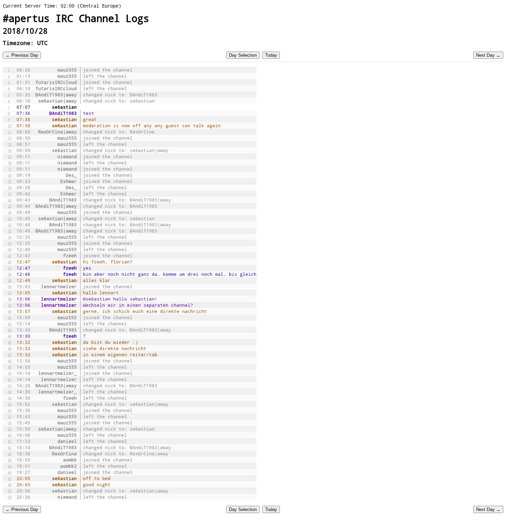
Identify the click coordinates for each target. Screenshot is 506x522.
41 (9, 317)
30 (9, 249)
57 (9, 416)
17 (9, 169)
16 (9, 163)
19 (9, 181)
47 (9, 354)
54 (9, 398)
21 (9, 194)
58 (9, 423)
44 (9, 336)
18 (9, 175)
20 (9, 187)
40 (9, 311)
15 (9, 156)
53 (9, 392)
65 (9, 466)
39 (9, 305)
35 (9, 280)
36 (9, 286)
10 (9, 125)
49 (9, 367)
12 (9, 138)
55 (9, 404)
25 (9, 218)
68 (9, 484)
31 (9, 255)
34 (9, 274)
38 (9, 299)
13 (9, 144)
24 (9, 212)
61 (9, 441)
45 (9, 342)
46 (9, 348)
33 (9, 268)
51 (9, 379)
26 (9, 224)
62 (9, 447)
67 (9, 478)
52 (9, 385)
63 (9, 454)
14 (9, 150)
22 (9, 200)
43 (9, 330)
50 (9, 373)
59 (9, 429)
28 (9, 237)
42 (9, 324)
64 (9, 460)
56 (9, 410)
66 (9, 472)
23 (9, 206)
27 (9, 231)
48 (9, 361)
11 (9, 132)
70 (9, 497)
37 (9, 293)
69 (9, 491)
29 (9, 243)
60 (9, 435)
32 (9, 262)
